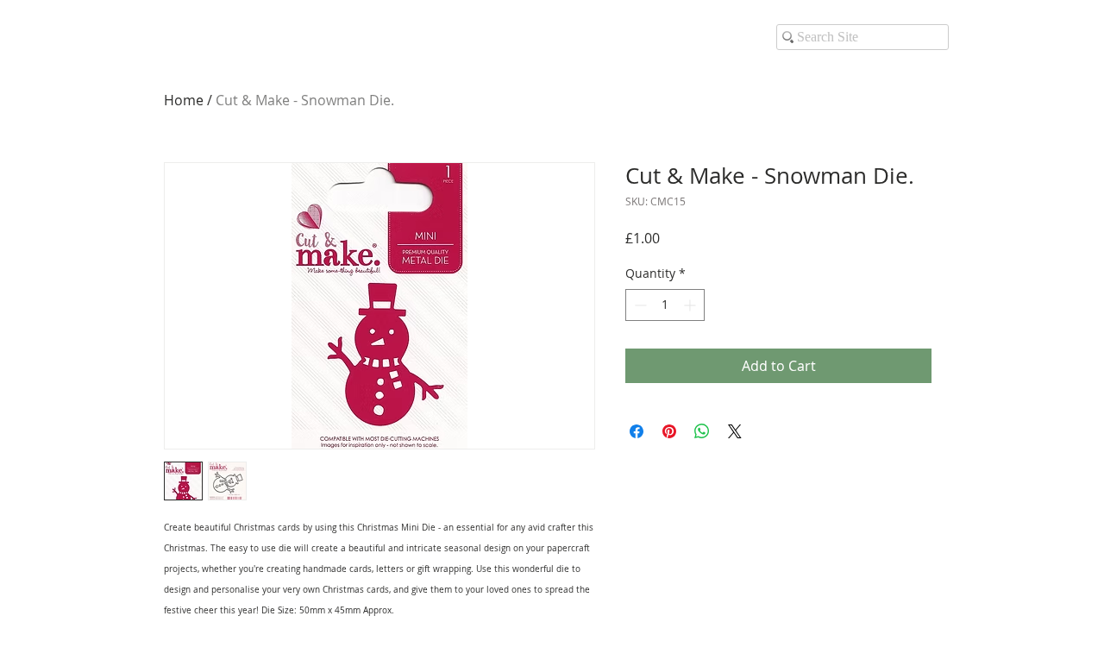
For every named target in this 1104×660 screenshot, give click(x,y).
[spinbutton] (665, 305)
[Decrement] (638, 305)
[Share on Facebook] (636, 431)
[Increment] (691, 305)
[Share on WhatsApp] (702, 431)
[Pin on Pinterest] (669, 431)
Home (184, 100)
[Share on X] (734, 431)
